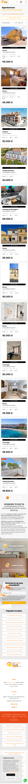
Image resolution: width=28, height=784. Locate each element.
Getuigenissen (15, 684)
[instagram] (16, 707)
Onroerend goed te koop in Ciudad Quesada (14, 622)
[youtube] (14, 707)
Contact (16, 686)
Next (25, 36)
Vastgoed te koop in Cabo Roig (14, 633)
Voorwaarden (15, 716)
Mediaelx (16, 719)
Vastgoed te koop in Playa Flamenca (14, 654)
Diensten (21, 684)
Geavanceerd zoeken (14, 18)
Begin (5, 682)
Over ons (7, 684)
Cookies (21, 716)
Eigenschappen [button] (11, 682)
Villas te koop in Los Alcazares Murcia (14, 736)
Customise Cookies (11, 778)
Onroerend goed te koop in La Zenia (14, 615)
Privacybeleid (5, 598)
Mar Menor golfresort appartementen (14, 740)
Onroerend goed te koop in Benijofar (14, 626)
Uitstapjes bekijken (19, 682)
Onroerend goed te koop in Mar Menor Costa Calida (14, 744)
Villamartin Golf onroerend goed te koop (14, 725)
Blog (10, 684)
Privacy (8, 716)
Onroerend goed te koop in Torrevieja (14, 640)
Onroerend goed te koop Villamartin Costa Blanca (14, 729)
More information (14, 771)
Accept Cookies (10, 774)
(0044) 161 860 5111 (14, 701)
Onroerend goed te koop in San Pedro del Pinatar (14, 643)
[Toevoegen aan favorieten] (25, 28)
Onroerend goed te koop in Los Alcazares (14, 647)
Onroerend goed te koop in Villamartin (14, 651)
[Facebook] (12, 707)
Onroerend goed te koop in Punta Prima (14, 629)
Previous (2, 36)
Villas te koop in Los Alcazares (14, 733)
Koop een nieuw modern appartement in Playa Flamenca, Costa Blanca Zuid (14, 753)
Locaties (11, 686)
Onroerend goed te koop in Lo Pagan (14, 636)
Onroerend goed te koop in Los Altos (14, 618)
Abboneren (14, 602)
